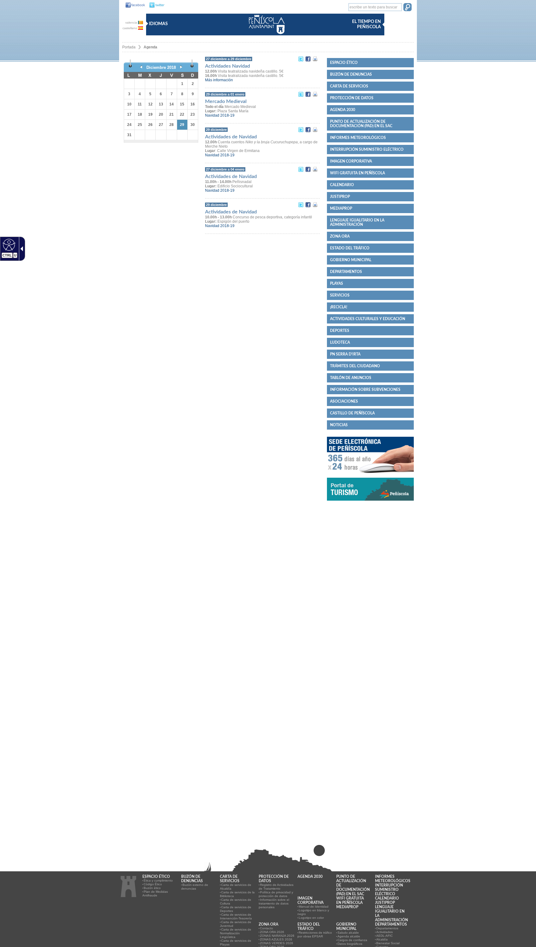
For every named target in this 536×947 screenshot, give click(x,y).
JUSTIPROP (340, 197)
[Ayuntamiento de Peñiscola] (265, 34)
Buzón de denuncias (351, 74)
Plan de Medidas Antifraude (155, 893)
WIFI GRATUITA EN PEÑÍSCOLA (357, 173)
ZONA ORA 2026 (272, 932)
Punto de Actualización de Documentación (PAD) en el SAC (361, 124)
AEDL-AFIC (384, 935)
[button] (407, 7)
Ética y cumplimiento (158, 880)
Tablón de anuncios (350, 378)
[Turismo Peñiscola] (370, 503)
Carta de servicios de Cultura (235, 901)
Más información (219, 80)
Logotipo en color (311, 917)
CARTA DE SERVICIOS (349, 86)
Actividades (384, 932)
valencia (131, 22)
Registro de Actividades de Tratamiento (276, 886)
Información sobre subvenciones (365, 389)
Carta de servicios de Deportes (235, 909)
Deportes (339, 331)
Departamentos (346, 272)
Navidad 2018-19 (219, 115)
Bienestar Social (388, 943)
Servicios (340, 295)
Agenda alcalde (348, 936)
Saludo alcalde (348, 932)
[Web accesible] (8, 244)
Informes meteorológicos (358, 138)
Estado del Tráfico (349, 248)
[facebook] (133, 5)
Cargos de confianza (352, 940)
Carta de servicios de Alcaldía (235, 886)
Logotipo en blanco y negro (313, 912)
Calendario (342, 185)
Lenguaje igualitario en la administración (357, 222)
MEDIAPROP (341, 208)
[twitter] (155, 5)
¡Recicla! (338, 307)
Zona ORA (340, 236)
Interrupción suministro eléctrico (367, 149)
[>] (181, 67)
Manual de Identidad (313, 906)
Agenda (150, 47)
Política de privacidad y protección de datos (276, 894)
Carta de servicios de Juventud (235, 923)
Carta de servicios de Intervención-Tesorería (236, 916)
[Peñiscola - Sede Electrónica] (370, 475)
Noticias (339, 425)
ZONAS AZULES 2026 (276, 939)
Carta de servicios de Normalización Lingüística (235, 933)
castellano (130, 28)
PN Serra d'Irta (345, 354)
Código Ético (153, 884)
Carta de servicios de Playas (235, 942)
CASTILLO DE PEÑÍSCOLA (352, 413)
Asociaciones (344, 401)
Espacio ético (344, 63)
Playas (336, 283)
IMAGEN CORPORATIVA (351, 161)
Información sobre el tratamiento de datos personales (274, 903)
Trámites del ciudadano (355, 366)
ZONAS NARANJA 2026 (277, 935)
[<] (141, 67)
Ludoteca (340, 342)
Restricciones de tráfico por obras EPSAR (314, 934)
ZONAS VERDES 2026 (276, 943)
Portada (129, 47)
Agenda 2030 (342, 110)
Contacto (266, 928)
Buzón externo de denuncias (194, 886)
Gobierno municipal (350, 260)
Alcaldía (382, 939)
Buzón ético (152, 888)
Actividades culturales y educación (367, 319)
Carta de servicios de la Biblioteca (237, 894)
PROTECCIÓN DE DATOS (351, 98)
